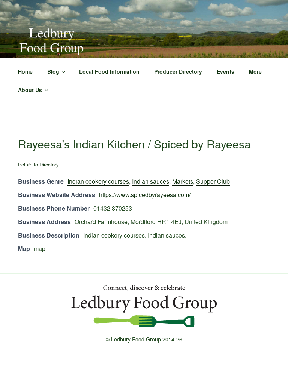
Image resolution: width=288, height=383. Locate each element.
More (255, 71)
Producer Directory (178, 71)
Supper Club (213, 181)
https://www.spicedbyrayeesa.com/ (144, 194)
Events (225, 71)
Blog (53, 71)
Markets (182, 181)
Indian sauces (150, 181)
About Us (30, 90)
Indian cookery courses (98, 181)
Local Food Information (109, 71)
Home (25, 71)
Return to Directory (38, 164)
